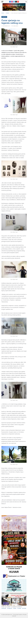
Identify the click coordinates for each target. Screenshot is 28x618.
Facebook (4, 608)
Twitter (14, 608)
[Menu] (2, 1)
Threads (19, 608)
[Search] (26, 1)
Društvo (4, 17)
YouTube (24, 608)
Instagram (9, 608)
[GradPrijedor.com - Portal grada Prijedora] (14, 10)
